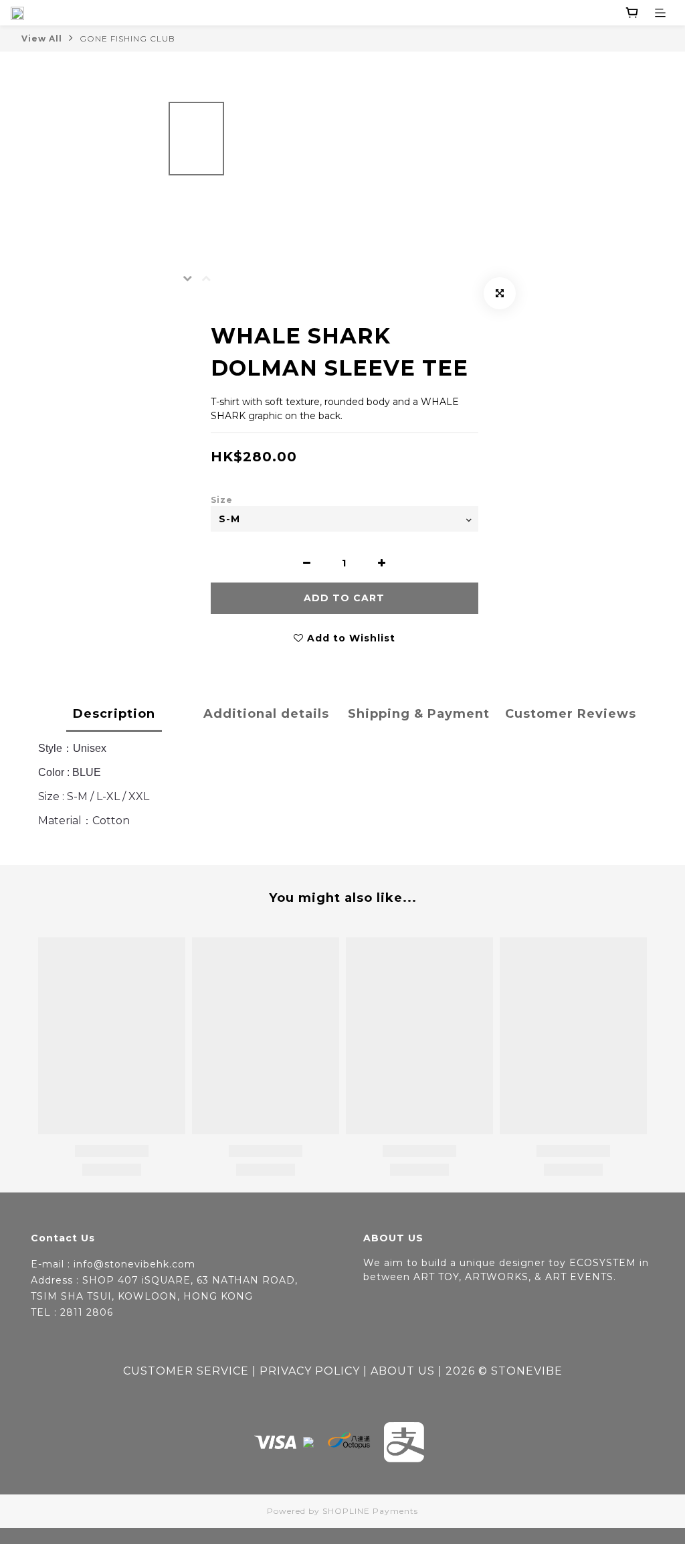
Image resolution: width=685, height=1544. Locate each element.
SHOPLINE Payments (370, 1511)
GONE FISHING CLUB (127, 38)
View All (41, 38)
